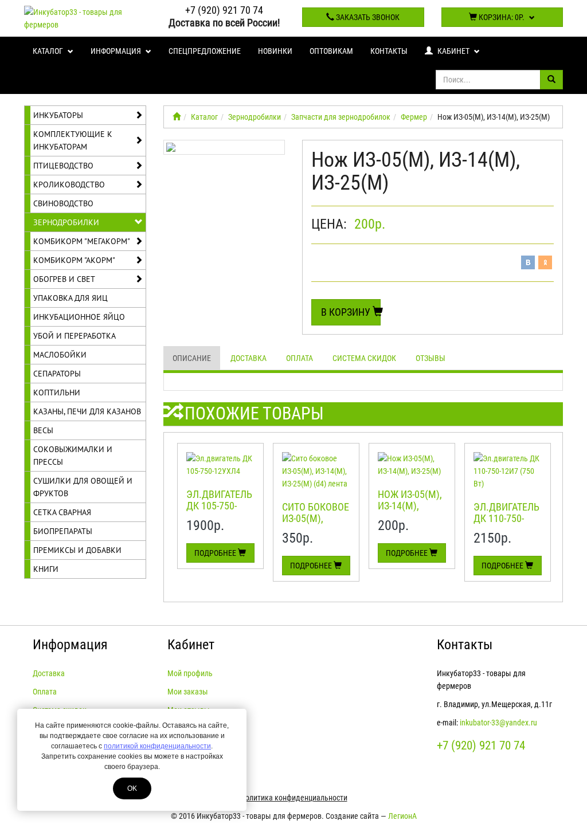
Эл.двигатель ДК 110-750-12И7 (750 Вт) (506, 518)
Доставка (248, 358)
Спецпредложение (205, 51)
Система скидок (364, 358)
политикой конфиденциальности (157, 746)
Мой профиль (190, 673)
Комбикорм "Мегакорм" (81, 241)
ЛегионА (402, 816)
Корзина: (501, 17)
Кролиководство (69, 184)
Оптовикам (331, 51)
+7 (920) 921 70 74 (224, 10)
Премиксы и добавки (77, 550)
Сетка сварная (62, 512)
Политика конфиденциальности (293, 797)
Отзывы (430, 358)
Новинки (275, 51)
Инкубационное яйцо (79, 317)
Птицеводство (63, 165)
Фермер (414, 116)
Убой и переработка (74, 336)
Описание (192, 358)
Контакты (389, 51)
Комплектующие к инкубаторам (72, 140)
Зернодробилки (66, 222)
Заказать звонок (367, 17)
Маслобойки (60, 355)
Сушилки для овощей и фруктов (82, 487)
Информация (117, 51)
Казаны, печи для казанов (87, 411)
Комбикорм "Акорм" (74, 260)
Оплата (299, 358)
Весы (43, 430)
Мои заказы (187, 691)
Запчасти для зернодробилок (340, 116)
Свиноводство (63, 203)
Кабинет (453, 51)
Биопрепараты (62, 531)
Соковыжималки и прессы (72, 455)
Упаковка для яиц (70, 298)
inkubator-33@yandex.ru (498, 722)
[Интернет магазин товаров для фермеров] (177, 116)
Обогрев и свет (64, 279)
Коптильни (56, 392)
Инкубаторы (58, 115)
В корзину (347, 312)
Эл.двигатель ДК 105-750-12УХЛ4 (219, 505)
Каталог (49, 51)
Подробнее (216, 553)
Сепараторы (57, 373)
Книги (45, 569)
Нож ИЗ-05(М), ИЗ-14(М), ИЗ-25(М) (410, 505)
